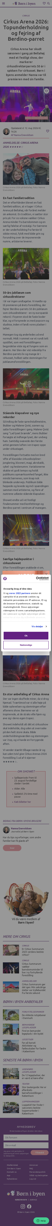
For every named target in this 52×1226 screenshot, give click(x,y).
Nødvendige (26, 645)
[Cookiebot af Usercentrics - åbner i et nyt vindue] (37, 578)
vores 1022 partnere (19, 593)
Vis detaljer (37, 626)
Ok (26, 635)
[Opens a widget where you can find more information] (41, 1221)
